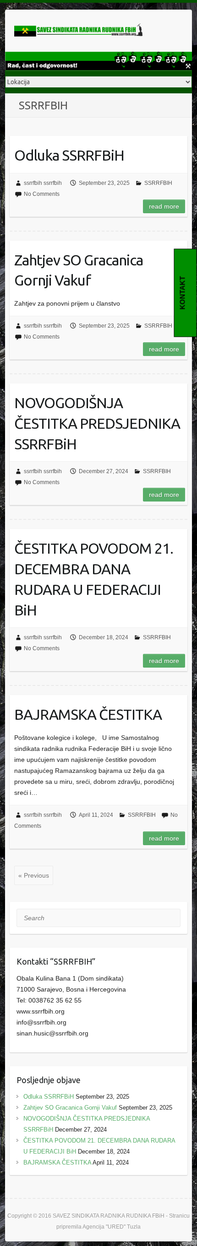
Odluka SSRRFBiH (69, 155)
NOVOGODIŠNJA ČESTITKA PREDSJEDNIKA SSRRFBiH (97, 423)
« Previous (33, 875)
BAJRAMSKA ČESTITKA (88, 714)
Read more (164, 206)
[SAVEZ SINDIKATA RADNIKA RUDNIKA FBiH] (78, 30)
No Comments (42, 194)
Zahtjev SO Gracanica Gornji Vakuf (78, 270)
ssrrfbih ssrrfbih (43, 183)
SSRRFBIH (158, 183)
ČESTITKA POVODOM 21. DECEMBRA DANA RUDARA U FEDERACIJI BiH (93, 579)
